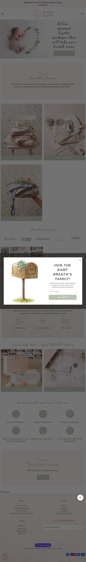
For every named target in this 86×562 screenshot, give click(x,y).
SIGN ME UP (62, 297)
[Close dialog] (80, 259)
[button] (80, 498)
